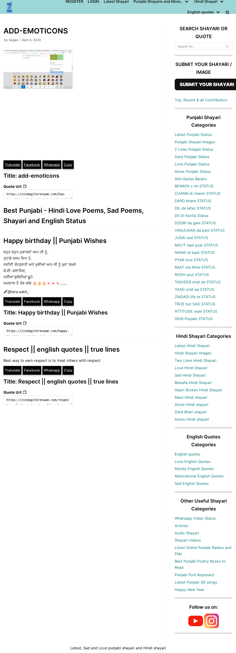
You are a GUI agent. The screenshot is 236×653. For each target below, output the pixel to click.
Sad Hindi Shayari (190, 375)
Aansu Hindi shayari (192, 419)
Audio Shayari (187, 533)
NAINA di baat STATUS (195, 252)
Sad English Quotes (192, 483)
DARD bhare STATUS (193, 200)
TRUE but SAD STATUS (195, 304)
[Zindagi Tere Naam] (9, 7)
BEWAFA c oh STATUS (194, 186)
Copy (68, 164)
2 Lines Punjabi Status (194, 149)
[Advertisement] (79, 125)
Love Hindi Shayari (191, 367)
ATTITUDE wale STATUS (196, 311)
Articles (181, 525)
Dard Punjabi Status (192, 156)
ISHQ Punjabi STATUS (193, 318)
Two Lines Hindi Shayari (195, 360)
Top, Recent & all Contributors (201, 100)
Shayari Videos (188, 540)
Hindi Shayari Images (193, 353)
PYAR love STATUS (191, 260)
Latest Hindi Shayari (192, 345)
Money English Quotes (194, 468)
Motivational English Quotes (199, 476)
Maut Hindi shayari (191, 397)
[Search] (227, 46)
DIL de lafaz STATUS (193, 208)
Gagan (13, 40)
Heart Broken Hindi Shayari (198, 390)
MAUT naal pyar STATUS (196, 245)
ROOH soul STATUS (192, 274)
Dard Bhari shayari (191, 412)
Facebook (32, 164)
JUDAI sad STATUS (191, 237)
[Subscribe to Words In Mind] (195, 627)
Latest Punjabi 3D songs (196, 582)
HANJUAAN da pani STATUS (200, 230)
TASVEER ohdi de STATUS (198, 282)
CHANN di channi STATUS (197, 193)
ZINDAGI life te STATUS (195, 296)
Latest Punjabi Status (193, 134)
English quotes (187, 454)
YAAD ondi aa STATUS (194, 289)
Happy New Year (189, 589)
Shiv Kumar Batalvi (191, 179)
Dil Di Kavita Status (191, 215)
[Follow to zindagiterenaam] (211, 627)
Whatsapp (52, 164)
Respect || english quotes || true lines (61, 349)
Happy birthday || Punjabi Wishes (54, 241)
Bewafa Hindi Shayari (193, 382)
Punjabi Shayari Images (195, 142)
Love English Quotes (192, 461)
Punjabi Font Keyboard (194, 574)
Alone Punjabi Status (193, 171)
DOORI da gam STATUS (195, 223)
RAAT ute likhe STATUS (195, 267)
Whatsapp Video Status (195, 518)
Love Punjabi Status (192, 164)
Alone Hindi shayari (191, 404)
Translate (12, 164)
